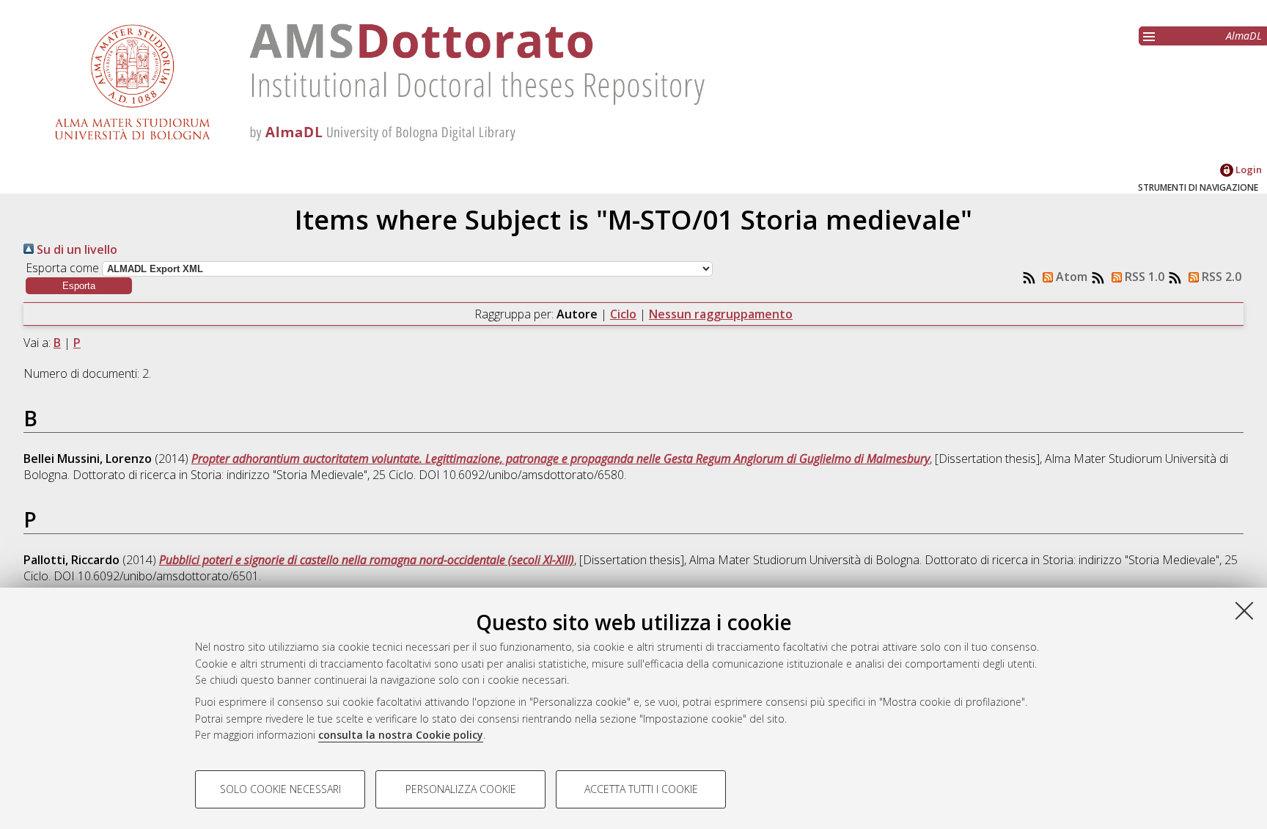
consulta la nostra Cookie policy (400, 735)
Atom (1070, 277)
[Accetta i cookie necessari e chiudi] (1244, 610)
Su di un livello (75, 249)
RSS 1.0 (1143, 277)
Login (1247, 169)
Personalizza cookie (460, 789)
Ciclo (623, 314)
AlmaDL (1244, 36)
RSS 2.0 (1220, 277)
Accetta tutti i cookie (641, 789)
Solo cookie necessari (280, 789)
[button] (79, 285)
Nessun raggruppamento (721, 314)
